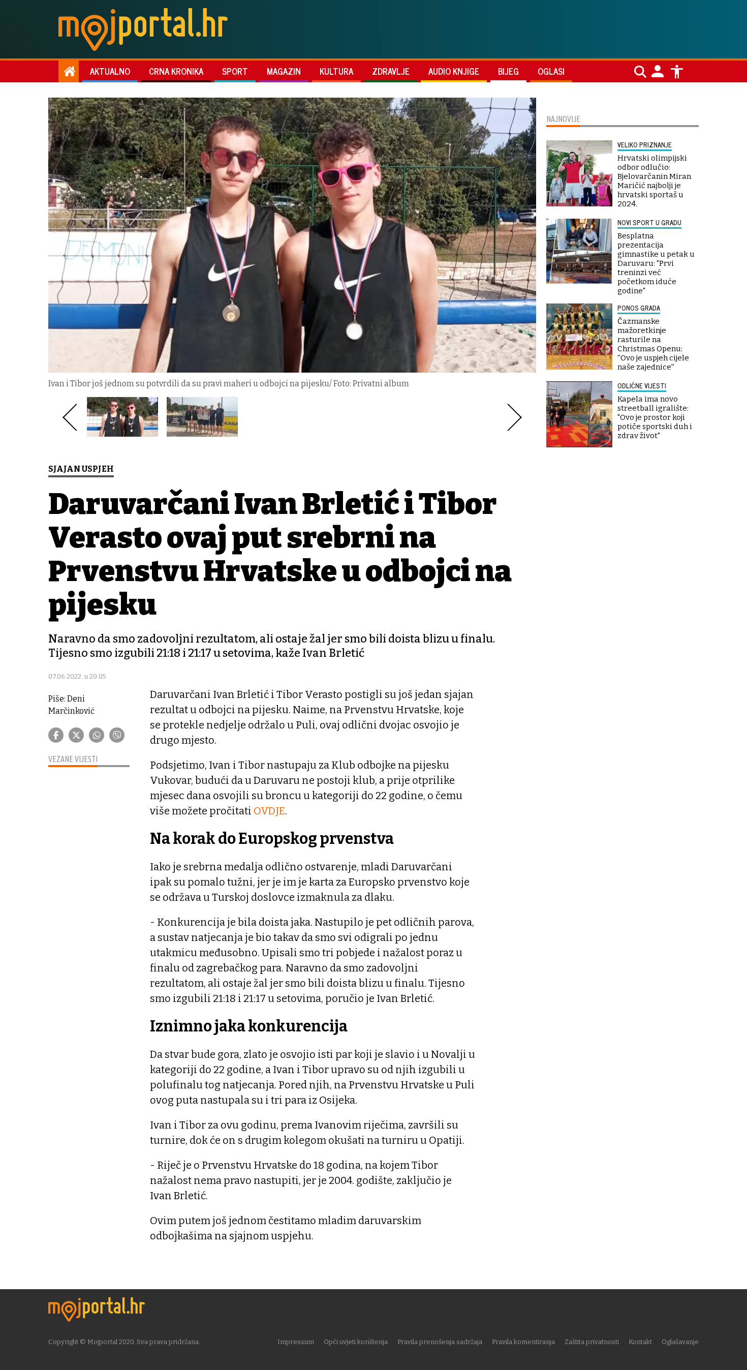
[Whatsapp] (96, 735)
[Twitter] (76, 735)
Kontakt (640, 1342)
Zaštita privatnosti (592, 1342)
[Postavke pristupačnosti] (677, 72)
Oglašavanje (680, 1342)
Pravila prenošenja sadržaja (439, 1342)
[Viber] (116, 735)
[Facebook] (56, 735)
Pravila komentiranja (523, 1342)
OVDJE (269, 811)
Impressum (295, 1342)
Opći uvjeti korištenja (356, 1342)
